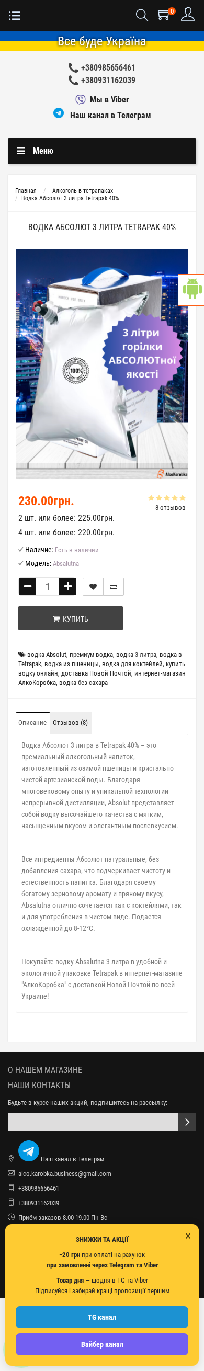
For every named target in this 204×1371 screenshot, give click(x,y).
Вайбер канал (102, 1344)
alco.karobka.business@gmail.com (64, 1174)
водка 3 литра (136, 654)
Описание (32, 722)
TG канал (102, 1317)
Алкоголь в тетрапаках (82, 191)
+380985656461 (108, 68)
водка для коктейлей (132, 664)
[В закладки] (93, 587)
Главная (26, 191)
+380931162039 (108, 80)
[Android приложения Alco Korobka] (191, 290)
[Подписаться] (187, 1122)
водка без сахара (83, 683)
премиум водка (91, 654)
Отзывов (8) (70, 722)
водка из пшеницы (71, 664)
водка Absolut (46, 654)
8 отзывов (170, 507)
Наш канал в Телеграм (109, 115)
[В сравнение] (113, 587)
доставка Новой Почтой (96, 673)
